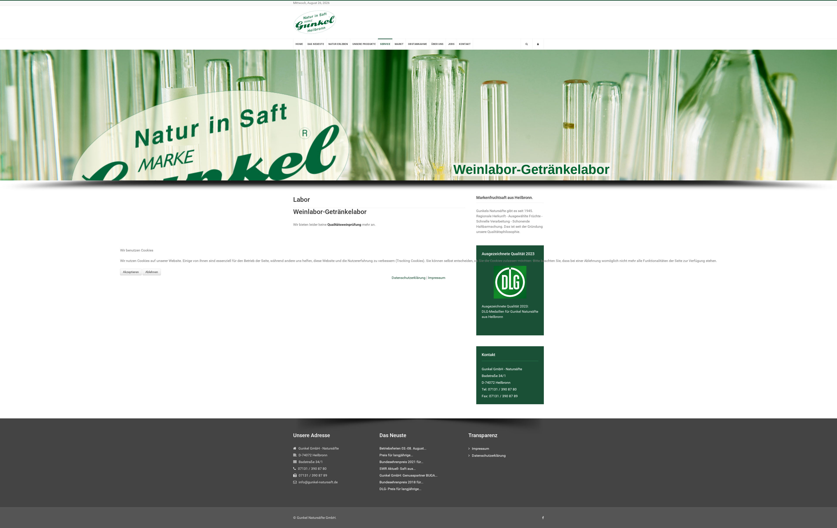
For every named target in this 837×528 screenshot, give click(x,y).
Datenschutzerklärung (408, 278)
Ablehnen (151, 272)
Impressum (436, 278)
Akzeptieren (131, 272)
